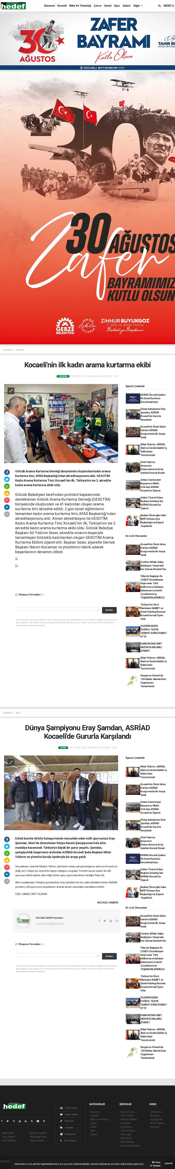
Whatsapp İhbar (38, 1136)
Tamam (156, 1165)
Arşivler (68, 1127)
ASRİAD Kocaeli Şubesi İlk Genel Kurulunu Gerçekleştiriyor (153, 398)
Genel (107, 5)
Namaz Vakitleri (128, 1119)
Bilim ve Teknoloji (80, 5)
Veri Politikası (9, 1140)
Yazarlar (69, 1121)
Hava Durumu (127, 1112)
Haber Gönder (37, 1140)
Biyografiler (156, 1119)
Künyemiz (70, 1134)
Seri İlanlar (126, 1138)
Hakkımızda (8, 1133)
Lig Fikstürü (126, 1127)
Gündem (20, 350)
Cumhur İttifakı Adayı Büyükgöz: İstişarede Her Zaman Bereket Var (153, 566)
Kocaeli (61, 5)
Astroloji (154, 1127)
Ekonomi (49, 5)
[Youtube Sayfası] (21, 1121)
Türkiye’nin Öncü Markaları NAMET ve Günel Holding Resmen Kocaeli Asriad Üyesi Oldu (153, 611)
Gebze (127, 5)
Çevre (97, 5)
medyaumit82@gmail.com (50, 923)
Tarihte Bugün (127, 1130)
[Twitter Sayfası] (8, 1121)
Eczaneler (125, 1123)
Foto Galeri (70, 1108)
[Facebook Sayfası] (3, 1121)
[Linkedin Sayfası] (27, 1121)
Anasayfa (8, 350)
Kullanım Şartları (38, 1133)
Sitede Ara (155, 1112)
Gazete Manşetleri (130, 1145)
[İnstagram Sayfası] (15, 1121)
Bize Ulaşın (70, 1140)
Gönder (109, 610)
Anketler (154, 1115)
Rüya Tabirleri (157, 1123)
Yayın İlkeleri (8, 1136)
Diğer (137, 5)
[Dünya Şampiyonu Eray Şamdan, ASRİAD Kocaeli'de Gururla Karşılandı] (61, 792)
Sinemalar (125, 1134)
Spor (117, 5)
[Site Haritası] (39, 1121)
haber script (6, 1165)
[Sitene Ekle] (45, 1121)
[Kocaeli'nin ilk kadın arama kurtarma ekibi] (61, 423)
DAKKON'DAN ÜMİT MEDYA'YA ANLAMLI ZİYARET (151, 647)
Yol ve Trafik (126, 1115)
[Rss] (33, 1121)
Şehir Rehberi (127, 1142)
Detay (157, 1162)
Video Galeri (71, 1114)
